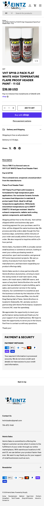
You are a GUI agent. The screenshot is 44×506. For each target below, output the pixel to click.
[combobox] (22, 13)
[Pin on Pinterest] (19, 148)
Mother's (38, 496)
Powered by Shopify (21, 492)
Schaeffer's (5, 498)
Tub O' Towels (15, 498)
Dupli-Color (30, 496)
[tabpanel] (22, 246)
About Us (38, 498)
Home (4, 20)
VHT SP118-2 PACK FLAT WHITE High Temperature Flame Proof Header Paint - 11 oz (21, 22)
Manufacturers (12, 496)
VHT (3, 69)
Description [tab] (7, 160)
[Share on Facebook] (14, 148)
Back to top (22, 382)
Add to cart (30, 108)
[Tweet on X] (10, 148)
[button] (35, 5)
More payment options (22, 121)
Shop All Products (27, 498)
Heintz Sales (11, 492)
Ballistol (21, 496)
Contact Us (5, 500)
